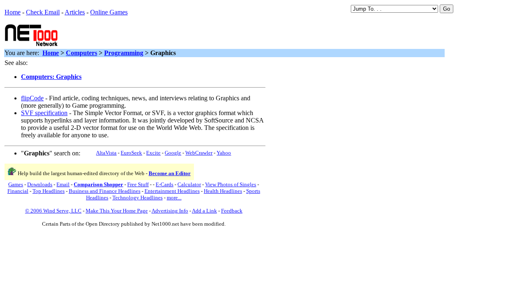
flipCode (32, 98)
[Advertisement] (157, 34)
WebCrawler (198, 153)
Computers (81, 52)
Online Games (109, 12)
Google (173, 153)
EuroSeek (131, 153)
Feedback (232, 211)
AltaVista (106, 153)
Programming (123, 52)
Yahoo (224, 153)
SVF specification (44, 112)
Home (13, 12)
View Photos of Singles (230, 184)
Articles (75, 12)
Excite (153, 153)
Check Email (43, 12)
